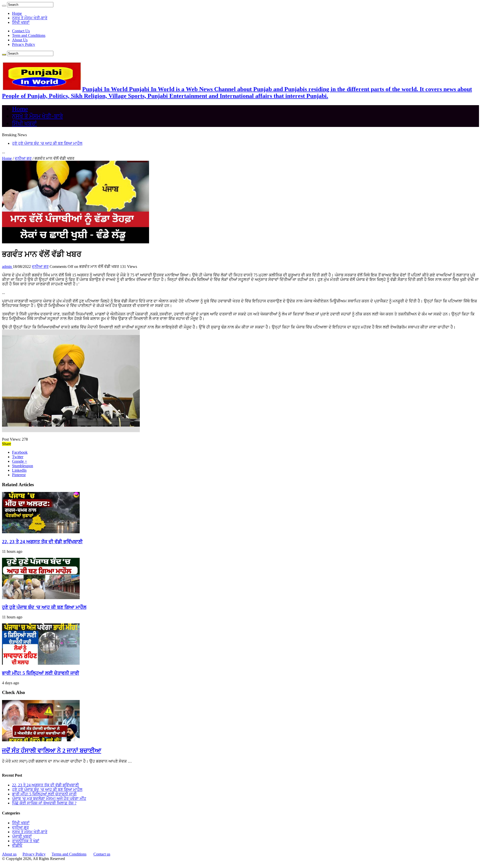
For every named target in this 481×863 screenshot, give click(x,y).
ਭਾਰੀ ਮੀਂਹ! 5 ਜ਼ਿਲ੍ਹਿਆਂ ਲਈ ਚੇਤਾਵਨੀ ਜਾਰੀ (40, 673)
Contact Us (21, 31)
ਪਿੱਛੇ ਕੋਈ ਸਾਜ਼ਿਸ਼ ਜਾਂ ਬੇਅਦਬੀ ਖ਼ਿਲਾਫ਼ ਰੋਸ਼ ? (44, 803)
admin (7, 266)
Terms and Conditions (69, 854)
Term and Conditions (28, 35)
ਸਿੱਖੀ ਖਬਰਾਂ (21, 22)
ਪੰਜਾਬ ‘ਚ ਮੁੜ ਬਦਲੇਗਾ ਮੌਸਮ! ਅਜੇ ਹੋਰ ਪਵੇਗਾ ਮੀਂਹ (49, 798)
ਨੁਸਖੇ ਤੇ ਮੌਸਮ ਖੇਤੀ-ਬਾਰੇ (29, 18)
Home (17, 13)
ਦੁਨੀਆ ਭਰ (23, 158)
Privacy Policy (23, 44)
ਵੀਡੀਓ (17, 845)
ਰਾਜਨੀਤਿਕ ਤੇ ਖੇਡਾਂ (25, 841)
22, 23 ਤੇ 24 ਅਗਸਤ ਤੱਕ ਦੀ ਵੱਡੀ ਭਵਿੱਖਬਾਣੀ (42, 541)
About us (9, 854)
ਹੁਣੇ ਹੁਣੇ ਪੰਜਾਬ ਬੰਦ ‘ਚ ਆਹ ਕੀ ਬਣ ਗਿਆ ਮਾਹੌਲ (47, 143)
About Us (20, 40)
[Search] (4, 6)
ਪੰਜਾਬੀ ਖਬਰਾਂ (22, 836)
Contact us (101, 854)
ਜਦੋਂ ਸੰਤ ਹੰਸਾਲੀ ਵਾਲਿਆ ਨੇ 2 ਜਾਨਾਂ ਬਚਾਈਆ (51, 750)
